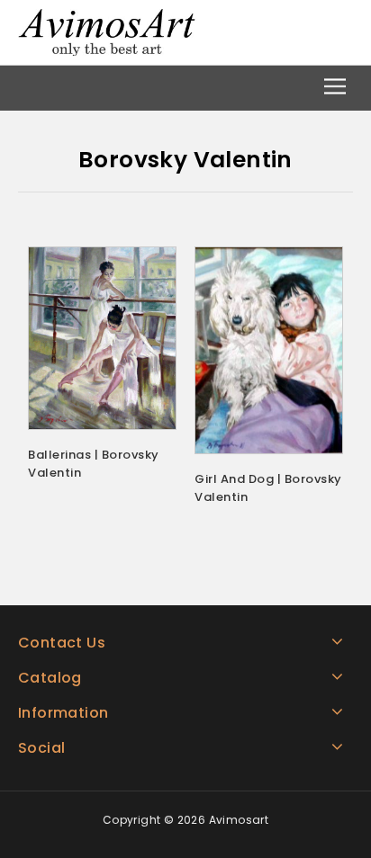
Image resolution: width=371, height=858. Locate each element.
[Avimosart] (108, 31)
